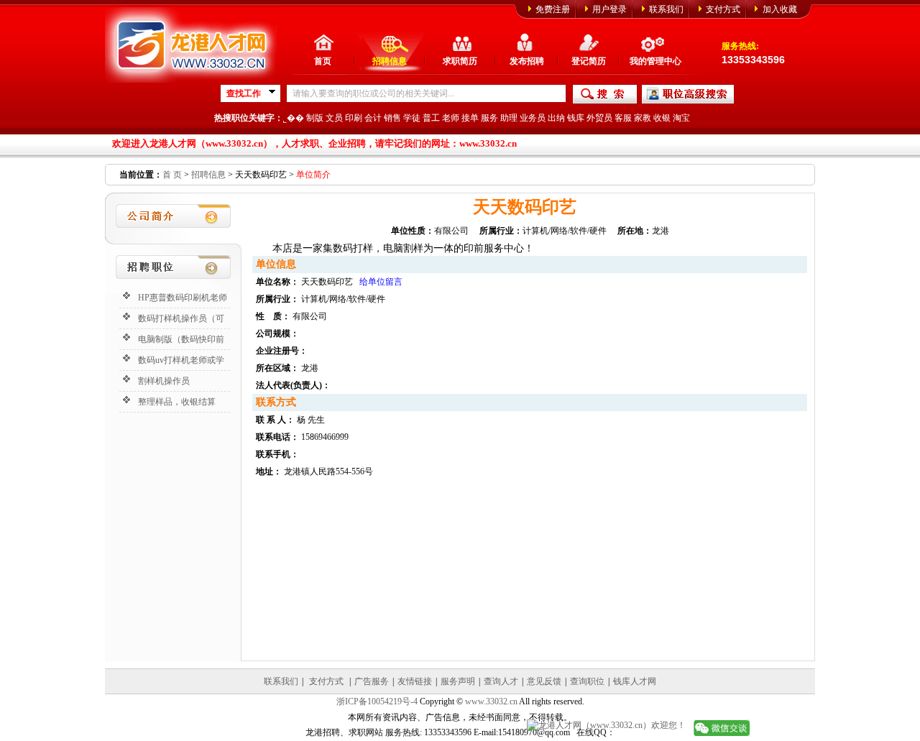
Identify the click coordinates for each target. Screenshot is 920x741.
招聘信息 (389, 61)
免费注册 (552, 9)
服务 (489, 118)
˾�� (293, 118)
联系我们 (666, 9)
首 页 (172, 175)
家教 (642, 118)
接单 (470, 118)
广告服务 (371, 681)
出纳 (556, 118)
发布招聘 (527, 61)
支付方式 (723, 9)
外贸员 (599, 118)
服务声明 (458, 681)
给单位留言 (380, 282)
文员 (334, 118)
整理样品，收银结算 (177, 402)
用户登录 (609, 9)
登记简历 (588, 61)
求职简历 (460, 61)
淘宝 (681, 118)
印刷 (353, 118)
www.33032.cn (491, 701)
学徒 (411, 118)
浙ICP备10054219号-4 (377, 701)
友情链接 (414, 681)
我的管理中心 (655, 61)
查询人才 (501, 681)
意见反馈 (544, 681)
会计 (373, 118)
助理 (509, 118)
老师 (450, 118)
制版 (314, 118)
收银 (662, 118)
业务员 (533, 118)
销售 (392, 118)
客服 (623, 118)
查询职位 (587, 681)
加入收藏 (780, 9)
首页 (322, 61)
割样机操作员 (164, 381)
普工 (431, 118)
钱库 (575, 118)
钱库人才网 (634, 681)
